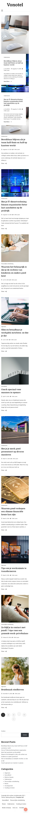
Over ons (15, 807)
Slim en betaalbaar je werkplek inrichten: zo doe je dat (14, 333)
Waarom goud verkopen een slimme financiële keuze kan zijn (13, 511)
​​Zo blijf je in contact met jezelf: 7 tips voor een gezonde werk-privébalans (14, 630)
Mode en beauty (9, 777)
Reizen (6, 783)
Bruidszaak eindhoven (12, 689)
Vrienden (21, 807)
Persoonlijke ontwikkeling (7, 263)
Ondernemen (7, 57)
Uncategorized (9, 786)
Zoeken (3, 731)
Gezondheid (4, 386)
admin (8, 68)
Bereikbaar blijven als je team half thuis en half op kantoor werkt (13, 63)
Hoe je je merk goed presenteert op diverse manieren (12, 451)
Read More (7, 81)
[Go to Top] (26, 809)
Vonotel (15, 5)
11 (24, 714)
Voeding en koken (10, 788)
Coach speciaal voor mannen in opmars (12, 763)
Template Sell (20, 797)
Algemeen (3, 326)
